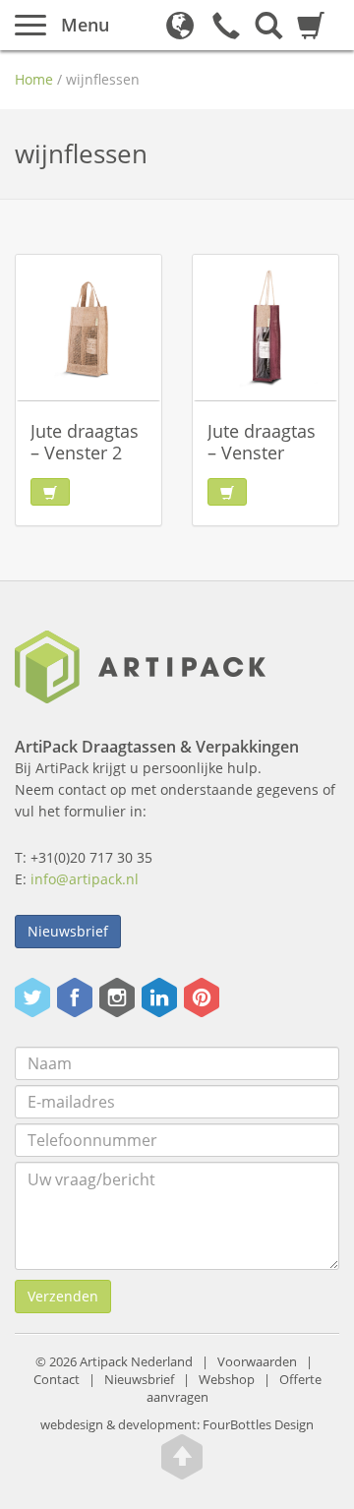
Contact (56, 1379)
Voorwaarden (257, 1362)
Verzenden (63, 1296)
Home (34, 79)
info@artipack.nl (84, 879)
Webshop (227, 1379)
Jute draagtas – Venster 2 (84, 441)
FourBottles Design (177, 1425)
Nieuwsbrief (68, 931)
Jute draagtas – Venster (261, 441)
